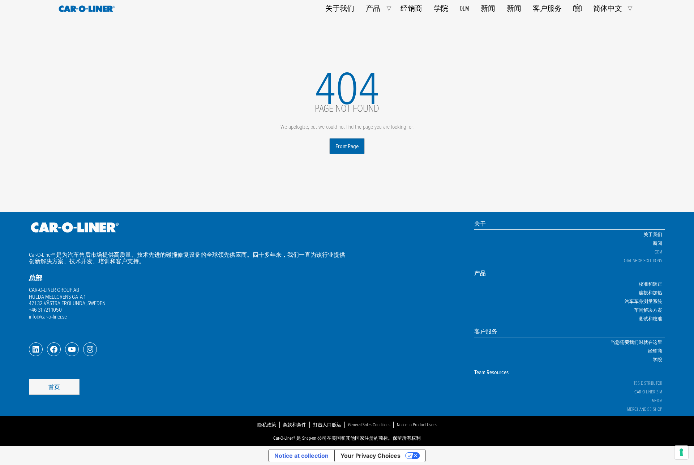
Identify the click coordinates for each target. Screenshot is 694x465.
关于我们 (339, 8)
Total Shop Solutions (642, 260)
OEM (464, 8)
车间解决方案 (648, 310)
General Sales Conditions (369, 424)
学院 (441, 8)
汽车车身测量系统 (643, 301)
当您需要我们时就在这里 (636, 342)
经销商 (411, 8)
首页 (54, 387)
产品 (373, 8)
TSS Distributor (648, 383)
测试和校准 (650, 318)
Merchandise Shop (644, 409)
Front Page (347, 146)
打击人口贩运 (327, 424)
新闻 (488, 8)
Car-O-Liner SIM (648, 391)
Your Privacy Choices (370, 455)
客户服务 (547, 8)
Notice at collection (301, 455)
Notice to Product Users (417, 424)
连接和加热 (650, 292)
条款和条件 (294, 424)
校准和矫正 (650, 284)
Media (657, 400)
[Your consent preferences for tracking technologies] (681, 452)
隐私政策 (266, 424)
